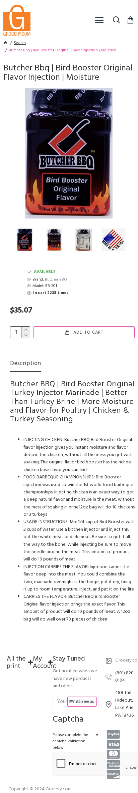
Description (25, 364)
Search (20, 43)
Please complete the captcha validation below (70, 741)
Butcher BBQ (56, 280)
